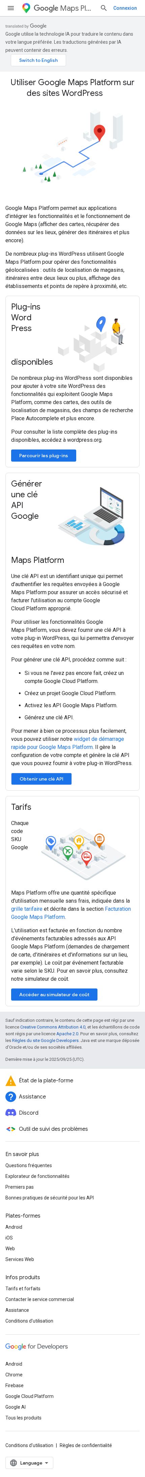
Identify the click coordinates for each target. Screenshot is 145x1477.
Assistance (17, 1310)
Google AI (15, 1407)
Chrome (14, 1374)
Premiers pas (19, 1187)
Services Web (19, 1259)
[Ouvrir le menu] (11, 8)
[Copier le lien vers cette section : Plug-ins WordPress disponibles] (59, 363)
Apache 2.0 (67, 1033)
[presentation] (72, 88)
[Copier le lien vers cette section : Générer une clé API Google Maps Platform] (71, 561)
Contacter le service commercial (39, 1299)
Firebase (14, 1385)
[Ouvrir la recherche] (104, 8)
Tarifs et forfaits (22, 1288)
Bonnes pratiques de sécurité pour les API (49, 1197)
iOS (9, 1237)
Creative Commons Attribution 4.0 (52, 1027)
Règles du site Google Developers (45, 1040)
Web (10, 1248)
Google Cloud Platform (29, 1396)
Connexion (125, 8)
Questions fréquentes (28, 1165)
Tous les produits (23, 1417)
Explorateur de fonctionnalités (37, 1176)
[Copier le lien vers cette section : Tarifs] (38, 808)
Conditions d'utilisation (29, 1321)
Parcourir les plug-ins (43, 456)
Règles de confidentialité (86, 1445)
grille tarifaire (26, 909)
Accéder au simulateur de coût (54, 995)
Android (13, 1227)
